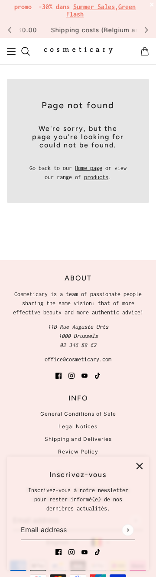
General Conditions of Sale (78, 413)
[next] (146, 30)
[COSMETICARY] (78, 51)
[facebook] (58, 552)
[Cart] (144, 51)
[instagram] (71, 552)
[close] (139, 466)
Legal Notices (78, 426)
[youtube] (84, 552)
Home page (88, 168)
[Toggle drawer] (11, 51)
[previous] (9, 30)
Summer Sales (94, 6)
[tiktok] (97, 552)
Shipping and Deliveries (78, 439)
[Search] (25, 51)
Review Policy (78, 451)
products (96, 177)
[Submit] (127, 530)
